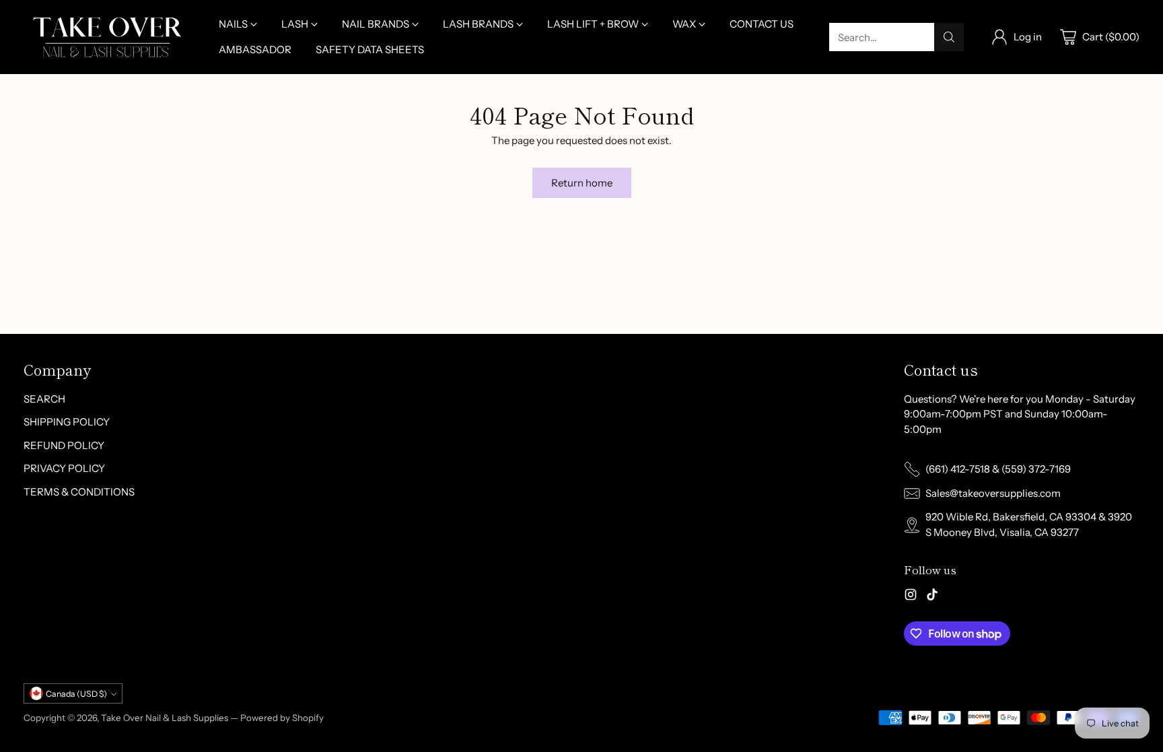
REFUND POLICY (64, 445)
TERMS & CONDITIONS (79, 491)
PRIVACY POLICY (64, 468)
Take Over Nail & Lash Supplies (164, 717)
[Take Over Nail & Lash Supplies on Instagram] (911, 596)
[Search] (949, 37)
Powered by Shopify (282, 717)
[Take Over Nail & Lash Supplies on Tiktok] (932, 596)
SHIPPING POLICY (67, 421)
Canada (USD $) (76, 694)
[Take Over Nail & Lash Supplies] (108, 37)
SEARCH (44, 398)
